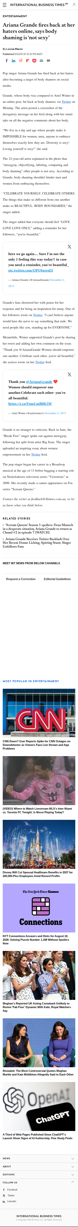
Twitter (66, 101)
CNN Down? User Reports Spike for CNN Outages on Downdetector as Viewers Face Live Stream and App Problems (36, 745)
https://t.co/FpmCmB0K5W (30, 404)
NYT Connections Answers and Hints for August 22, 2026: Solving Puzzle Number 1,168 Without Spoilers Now (36, 939)
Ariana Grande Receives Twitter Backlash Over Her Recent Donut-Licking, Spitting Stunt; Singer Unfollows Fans (37, 543)
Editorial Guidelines (57, 579)
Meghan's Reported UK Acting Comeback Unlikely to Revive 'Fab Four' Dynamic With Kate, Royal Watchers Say (37, 1007)
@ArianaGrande (39, 382)
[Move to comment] (48, 60)
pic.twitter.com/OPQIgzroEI (30, 270)
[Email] (41, 60)
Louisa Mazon (14, 49)
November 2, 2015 (55, 413)
